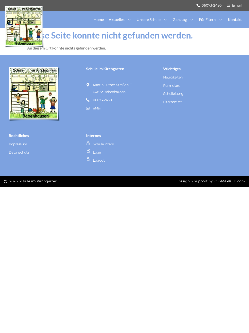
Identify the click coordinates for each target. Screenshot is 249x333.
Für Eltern (207, 19)
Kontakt (235, 19)
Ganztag (180, 19)
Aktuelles (116, 19)
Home (99, 19)
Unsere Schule (148, 19)
